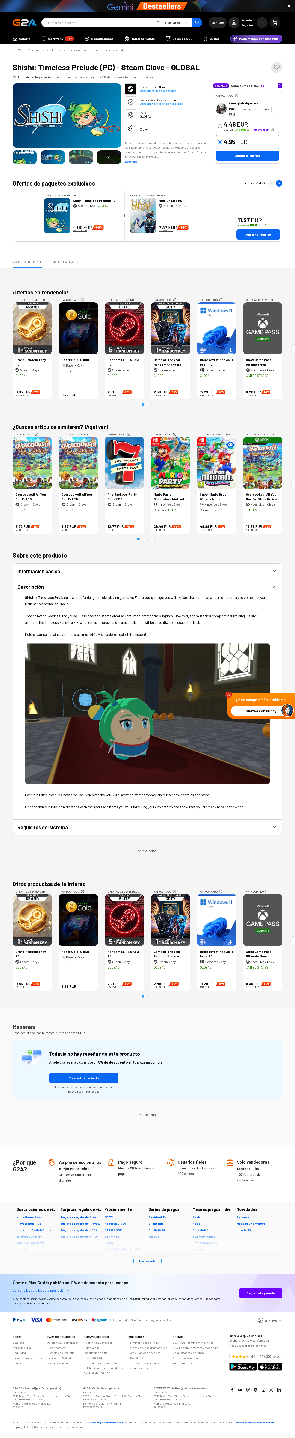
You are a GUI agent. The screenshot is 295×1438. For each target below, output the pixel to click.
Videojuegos (36, 49)
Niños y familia (77, 49)
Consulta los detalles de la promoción (39, 1290)
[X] (271, 1390)
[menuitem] (22, 38)
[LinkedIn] (279, 1390)
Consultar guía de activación (158, 90)
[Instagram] (263, 1390)
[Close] (289, 6)
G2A (18, 49)
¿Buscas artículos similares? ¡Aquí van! (61, 426)
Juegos (56, 49)
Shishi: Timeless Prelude (108, 49)
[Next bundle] (279, 183)
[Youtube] (240, 1390)
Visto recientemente (27, 261)
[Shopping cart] (274, 22)
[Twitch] (248, 1390)
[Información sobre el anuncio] (236, 95)
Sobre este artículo (63, 261)
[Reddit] (255, 1390)
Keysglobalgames (244, 103)
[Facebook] (232, 1390)
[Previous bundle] (271, 183)
